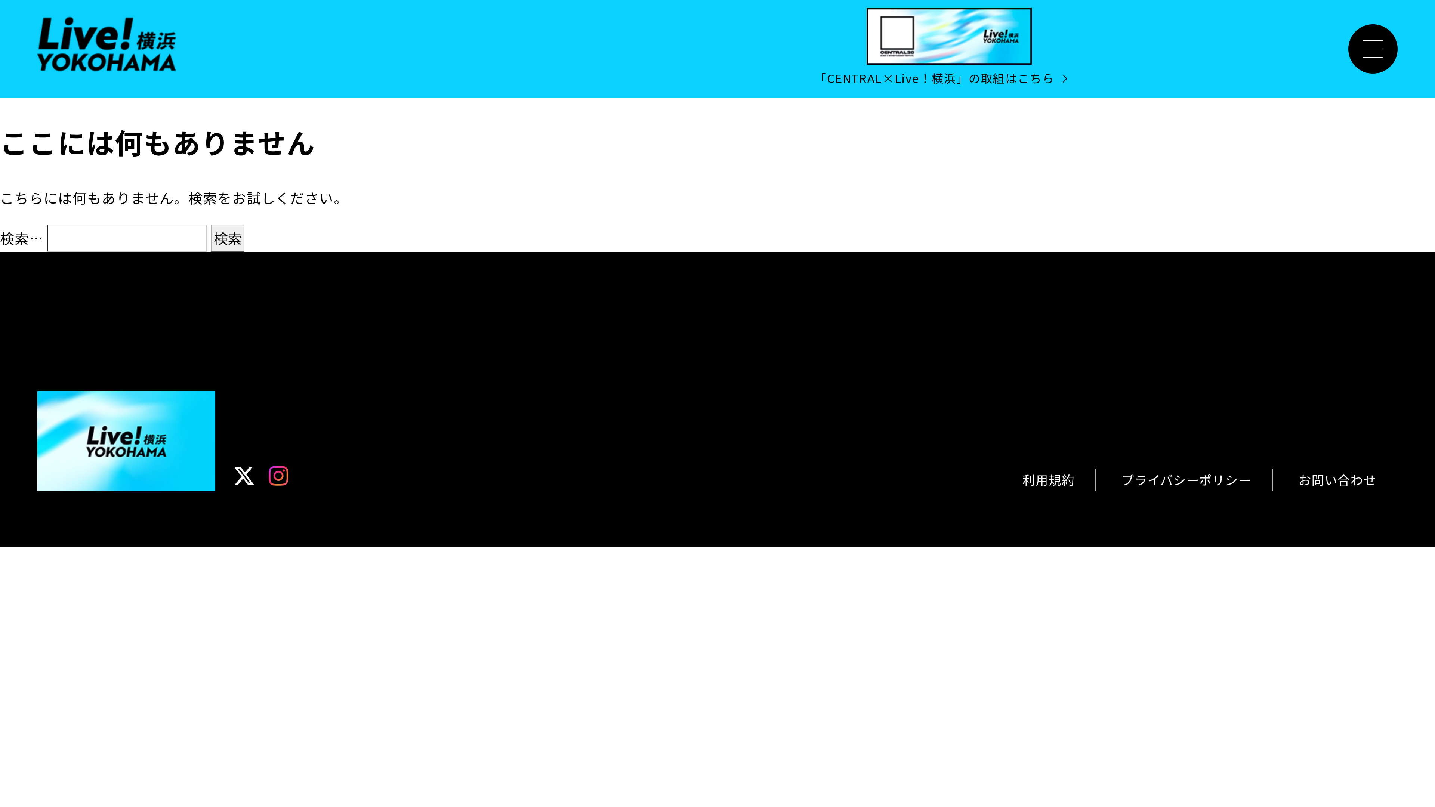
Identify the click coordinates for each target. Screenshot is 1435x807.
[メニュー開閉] (1373, 49)
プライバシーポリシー (1186, 480)
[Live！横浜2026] (106, 42)
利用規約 (1048, 480)
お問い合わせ (1338, 480)
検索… (22, 238)
